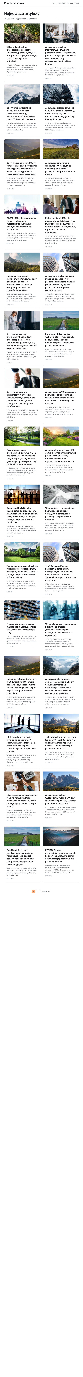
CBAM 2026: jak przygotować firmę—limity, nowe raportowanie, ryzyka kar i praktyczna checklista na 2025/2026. (21, 224)
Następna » (46, 891)
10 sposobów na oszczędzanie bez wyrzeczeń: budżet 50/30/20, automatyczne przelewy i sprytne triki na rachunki (60, 514)
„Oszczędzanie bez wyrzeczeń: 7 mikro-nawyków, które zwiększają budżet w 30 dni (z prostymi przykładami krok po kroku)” (22, 801)
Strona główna (73, 3)
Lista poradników (58, 3)
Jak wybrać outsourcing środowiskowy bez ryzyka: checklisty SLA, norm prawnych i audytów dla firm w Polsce (60, 169)
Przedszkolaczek (14, 3)
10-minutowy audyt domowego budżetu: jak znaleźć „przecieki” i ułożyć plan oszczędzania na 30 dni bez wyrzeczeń (60, 630)
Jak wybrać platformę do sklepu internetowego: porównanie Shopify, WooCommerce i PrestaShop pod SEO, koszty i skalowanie (21, 114)
